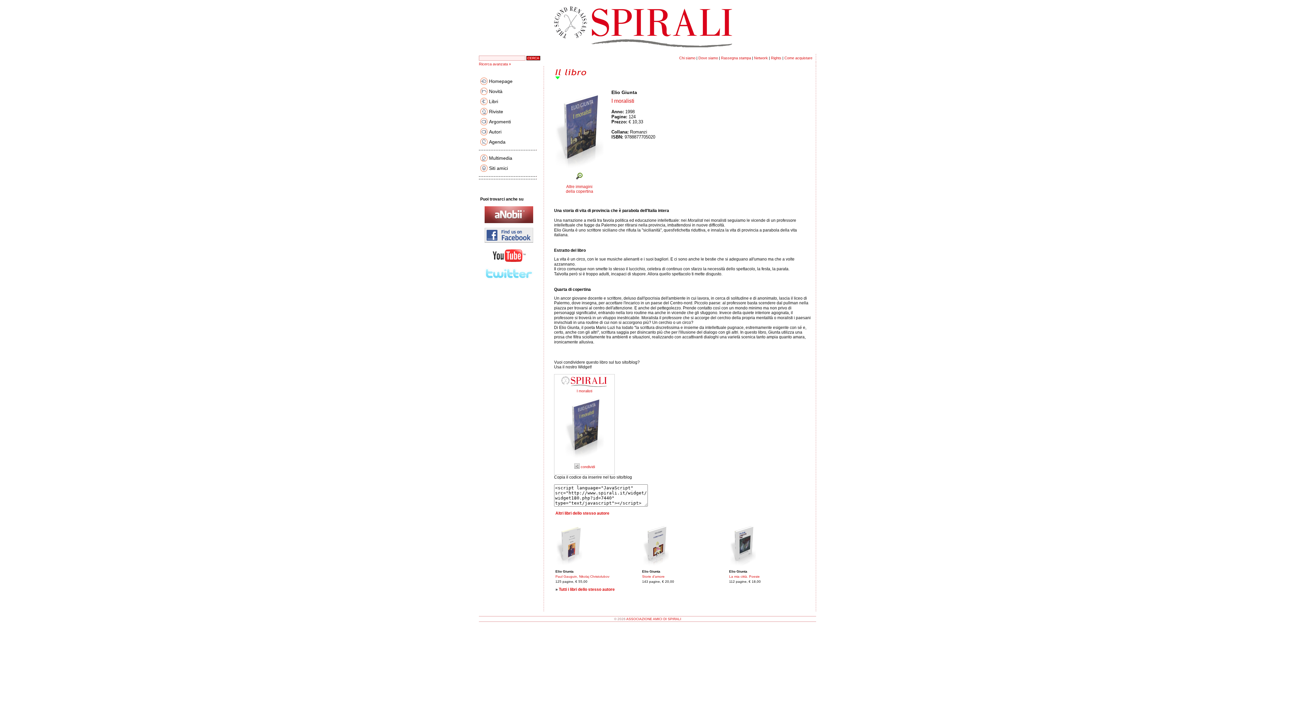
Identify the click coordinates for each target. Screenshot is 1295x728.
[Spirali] (584, 388)
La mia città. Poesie (744, 576)
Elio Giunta (624, 92)
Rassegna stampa (736, 58)
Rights (776, 58)
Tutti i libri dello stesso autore (587, 589)
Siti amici (498, 168)
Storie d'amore (653, 576)
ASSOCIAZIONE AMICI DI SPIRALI (653, 619)
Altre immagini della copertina (579, 189)
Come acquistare (798, 58)
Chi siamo (687, 58)
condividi (587, 467)
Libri (493, 101)
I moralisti (584, 391)
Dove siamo (708, 58)
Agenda (497, 142)
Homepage (501, 81)
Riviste (496, 111)
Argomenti (500, 121)
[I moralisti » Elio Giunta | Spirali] (584, 460)
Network (761, 58)
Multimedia (500, 158)
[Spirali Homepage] (647, 52)
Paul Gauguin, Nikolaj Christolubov (582, 576)
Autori (495, 131)
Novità (495, 91)
